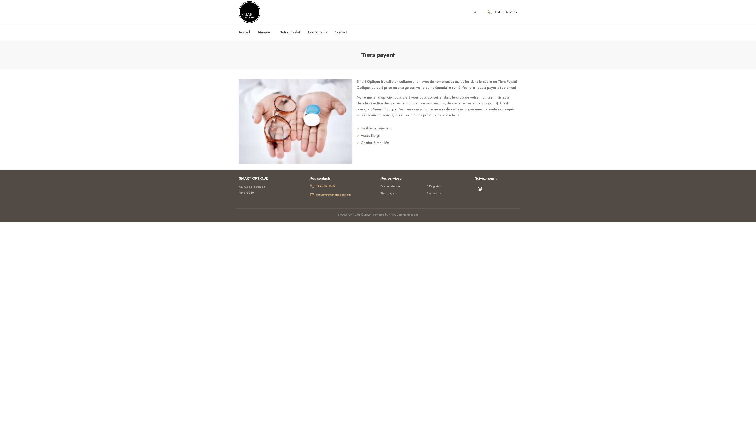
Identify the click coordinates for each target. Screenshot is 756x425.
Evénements (317, 32)
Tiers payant (388, 193)
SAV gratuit (434, 186)
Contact (341, 32)
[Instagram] (475, 12)
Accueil (244, 32)
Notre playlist (289, 32)
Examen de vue (390, 186)
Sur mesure (434, 193)
